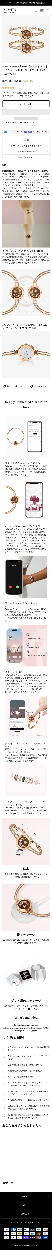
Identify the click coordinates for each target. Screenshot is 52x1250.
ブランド (25, 1197)
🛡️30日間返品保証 (26, 157)
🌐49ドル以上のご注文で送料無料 (26, 146)
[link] (9, 10)
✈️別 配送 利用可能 (26, 151)
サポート (25, 1205)
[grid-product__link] (11, 1141)
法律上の (25, 1214)
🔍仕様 (26, 140)
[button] (8, 88)
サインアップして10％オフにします (25, 1222)
